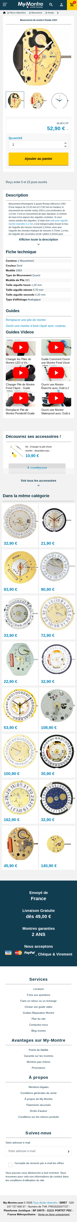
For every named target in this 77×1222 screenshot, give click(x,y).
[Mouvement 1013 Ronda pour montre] (20, 567)
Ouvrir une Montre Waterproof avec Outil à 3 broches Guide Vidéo (55, 413)
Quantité (16, 138)
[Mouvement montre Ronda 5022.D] (20, 751)
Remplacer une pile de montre (26, 319)
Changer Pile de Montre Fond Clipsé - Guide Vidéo (20, 388)
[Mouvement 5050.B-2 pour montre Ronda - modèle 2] (57, 567)
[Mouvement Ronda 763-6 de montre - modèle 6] (20, 659)
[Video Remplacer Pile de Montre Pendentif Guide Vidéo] (21, 398)
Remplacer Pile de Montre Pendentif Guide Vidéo (20, 413)
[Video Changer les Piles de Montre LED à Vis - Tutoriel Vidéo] (21, 347)
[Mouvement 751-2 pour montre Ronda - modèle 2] (20, 843)
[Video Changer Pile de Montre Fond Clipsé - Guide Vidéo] (21, 372)
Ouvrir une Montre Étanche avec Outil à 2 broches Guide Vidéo (55, 388)
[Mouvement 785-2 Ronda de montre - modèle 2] (20, 521)
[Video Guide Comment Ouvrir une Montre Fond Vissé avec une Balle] (56, 347)
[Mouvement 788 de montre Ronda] (57, 797)
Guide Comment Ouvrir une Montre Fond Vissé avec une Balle (55, 362)
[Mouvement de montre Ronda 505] (57, 521)
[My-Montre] (30, 5)
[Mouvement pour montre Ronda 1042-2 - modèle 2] (57, 705)
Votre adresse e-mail (18, 1142)
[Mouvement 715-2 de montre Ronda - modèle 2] (57, 751)
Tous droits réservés (45, 1202)
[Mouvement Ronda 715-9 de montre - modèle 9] (57, 659)
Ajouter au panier (38, 159)
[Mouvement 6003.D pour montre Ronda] (20, 705)
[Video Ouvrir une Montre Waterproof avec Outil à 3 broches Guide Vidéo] (56, 398)
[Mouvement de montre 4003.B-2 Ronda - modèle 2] (57, 613)
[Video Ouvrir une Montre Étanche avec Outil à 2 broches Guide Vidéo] (56, 372)
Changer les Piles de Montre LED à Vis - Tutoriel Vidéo (18, 362)
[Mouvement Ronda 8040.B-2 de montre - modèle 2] (20, 797)
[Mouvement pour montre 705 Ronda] (20, 613)
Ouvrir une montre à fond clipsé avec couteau (36, 325)
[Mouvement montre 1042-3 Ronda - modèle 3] (57, 843)
